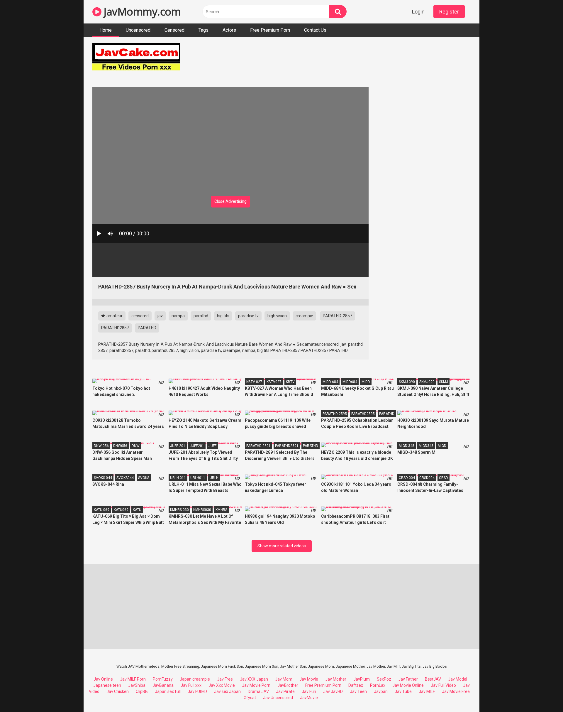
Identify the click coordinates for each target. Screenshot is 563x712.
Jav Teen (358, 691)
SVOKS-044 (103, 478)
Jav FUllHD (197, 691)
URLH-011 (178, 478)
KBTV (290, 382)
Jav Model (457, 679)
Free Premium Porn (270, 30)
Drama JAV (258, 691)
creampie (304, 315)
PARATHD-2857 (337, 315)
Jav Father (408, 679)
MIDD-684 (330, 382)
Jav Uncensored (278, 697)
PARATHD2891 (287, 446)
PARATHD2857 (115, 327)
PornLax (377, 685)
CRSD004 (427, 478)
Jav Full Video (443, 685)
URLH (214, 478)
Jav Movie (308, 679)
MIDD (366, 382)
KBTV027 (274, 382)
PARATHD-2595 (335, 414)
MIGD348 (426, 446)
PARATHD (147, 327)
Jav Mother (335, 679)
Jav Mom (283, 679)
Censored (174, 30)
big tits (223, 315)
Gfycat (250, 697)
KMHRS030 (202, 510)
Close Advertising (230, 201)
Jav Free (225, 679)
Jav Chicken (117, 691)
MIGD (442, 446)
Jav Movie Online (408, 685)
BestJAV (433, 679)
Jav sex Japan (227, 691)
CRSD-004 (407, 478)
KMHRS (221, 510)
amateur (114, 315)
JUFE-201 (177, 446)
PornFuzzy (163, 679)
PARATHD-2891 (258, 446)
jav (160, 315)
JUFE (212, 446)
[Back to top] (543, 694)
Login (418, 12)
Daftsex (355, 685)
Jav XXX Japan (254, 679)
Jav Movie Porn (256, 685)
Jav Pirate (285, 691)
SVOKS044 (125, 478)
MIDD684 (349, 382)
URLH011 (197, 478)
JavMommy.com (141, 11)
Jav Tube (403, 691)
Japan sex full (168, 691)
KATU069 (121, 510)
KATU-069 (101, 510)
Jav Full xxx (191, 685)
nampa (178, 315)
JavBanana (163, 685)
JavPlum (361, 679)
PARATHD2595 (363, 414)
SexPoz (384, 679)
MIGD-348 (406, 446)
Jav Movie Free (456, 691)
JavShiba (136, 685)
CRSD (443, 478)
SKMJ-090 (407, 382)
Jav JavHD (333, 691)
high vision (277, 315)
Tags (203, 30)
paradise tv (248, 315)
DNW (136, 446)
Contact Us (315, 30)
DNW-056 (101, 446)
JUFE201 (197, 446)
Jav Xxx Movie (221, 685)
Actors (229, 30)
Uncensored (138, 30)
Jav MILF (427, 691)
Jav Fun (309, 691)
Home (105, 30)
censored (140, 315)
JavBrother (287, 685)
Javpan (381, 691)
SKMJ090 (427, 382)
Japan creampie (195, 679)
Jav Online (103, 679)
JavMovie (309, 697)
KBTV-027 (254, 382)
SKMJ (443, 382)
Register (449, 12)
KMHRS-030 (179, 510)
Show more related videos (281, 546)
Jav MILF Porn (133, 679)
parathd (201, 315)
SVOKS (143, 478)
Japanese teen (107, 685)
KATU (137, 510)
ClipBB (142, 691)
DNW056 (120, 446)
